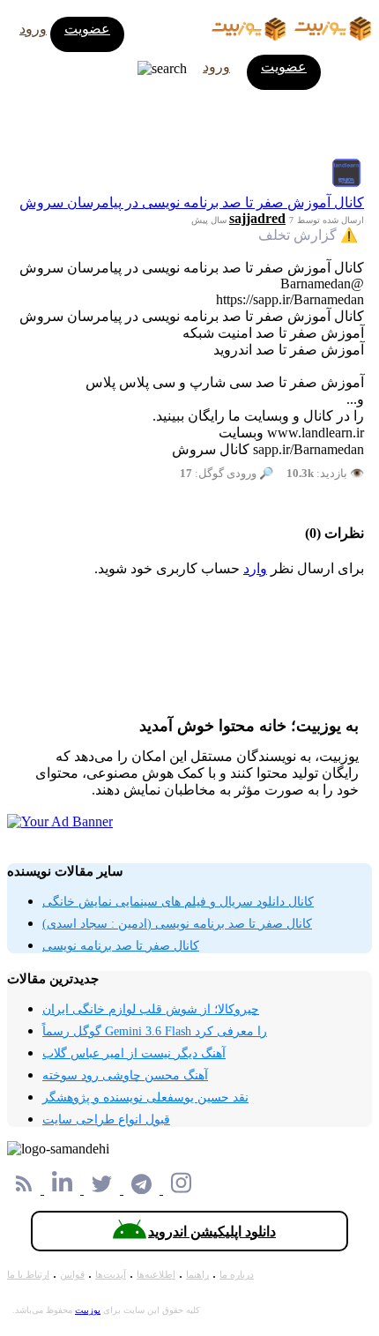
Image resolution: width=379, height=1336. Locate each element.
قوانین (72, 1274)
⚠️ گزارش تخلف (308, 235)
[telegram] (143, 1189)
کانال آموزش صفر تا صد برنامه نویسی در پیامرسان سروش (191, 202)
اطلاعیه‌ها (156, 1274)
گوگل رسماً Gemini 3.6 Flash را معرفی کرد (154, 1031)
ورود (33, 28)
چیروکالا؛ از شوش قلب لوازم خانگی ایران (150, 1009)
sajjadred (257, 218)
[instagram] (181, 1189)
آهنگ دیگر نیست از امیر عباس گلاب (134, 1053)
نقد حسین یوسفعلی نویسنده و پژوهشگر (145, 1097)
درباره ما (236, 1274)
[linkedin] (64, 1189)
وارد (255, 568)
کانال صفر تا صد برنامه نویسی (120, 945)
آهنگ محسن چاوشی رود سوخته (125, 1075)
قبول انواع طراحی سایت (106, 1119)
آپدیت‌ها (110, 1274)
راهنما (197, 1274)
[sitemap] (25, 1189)
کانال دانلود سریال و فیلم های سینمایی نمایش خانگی (178, 901)
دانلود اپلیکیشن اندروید (212, 1231)
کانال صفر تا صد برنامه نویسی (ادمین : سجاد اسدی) (177, 923)
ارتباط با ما (28, 1274)
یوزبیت (87, 1310)
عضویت (87, 28)
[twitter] (103, 1189)
